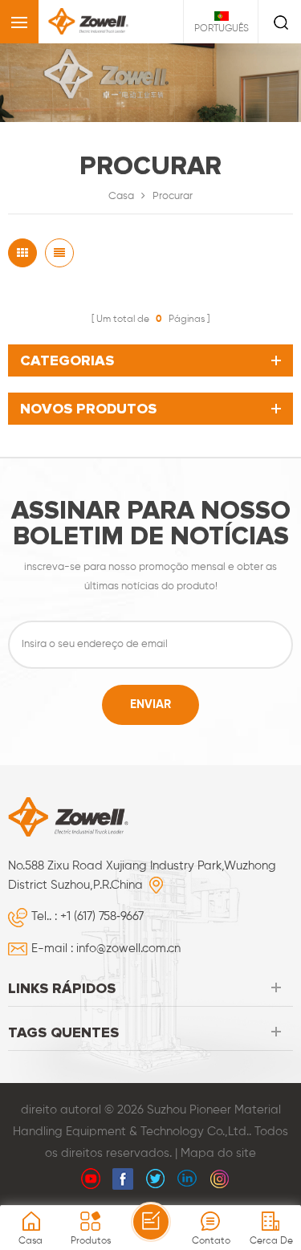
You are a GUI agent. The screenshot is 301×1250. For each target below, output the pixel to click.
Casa (121, 196)
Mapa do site (218, 1153)
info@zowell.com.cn (128, 949)
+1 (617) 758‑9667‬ (102, 916)
